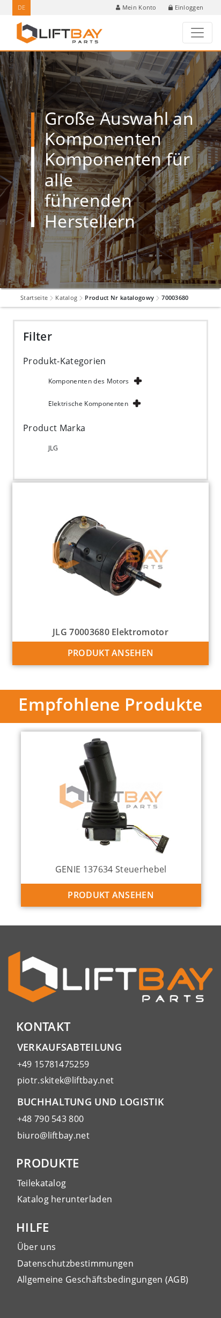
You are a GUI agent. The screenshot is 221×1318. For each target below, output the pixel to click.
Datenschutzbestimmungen (75, 1263)
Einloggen (189, 7)
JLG (53, 448)
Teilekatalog (42, 1183)
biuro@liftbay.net (53, 1135)
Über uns (36, 1247)
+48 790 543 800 (50, 1119)
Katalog (66, 297)
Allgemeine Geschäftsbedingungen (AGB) (103, 1279)
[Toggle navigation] (197, 32)
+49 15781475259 (53, 1064)
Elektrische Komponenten (88, 403)
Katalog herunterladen (65, 1199)
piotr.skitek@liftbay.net (65, 1080)
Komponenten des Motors (88, 381)
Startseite (34, 297)
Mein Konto (139, 7)
